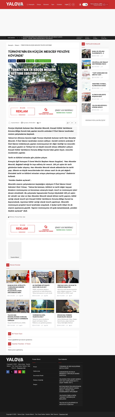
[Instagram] (15, 371)
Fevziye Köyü (18, 217)
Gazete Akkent (15, 122)
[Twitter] (11, 371)
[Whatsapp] (23, 371)
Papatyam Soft (21, 368)
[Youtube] (19, 371)
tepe (24, 217)
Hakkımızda (36, 371)
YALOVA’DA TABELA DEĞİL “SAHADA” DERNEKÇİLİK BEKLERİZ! (42, 37)
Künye (35, 366)
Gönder (31, 61)
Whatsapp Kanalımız (44, 61)
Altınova (12, 217)
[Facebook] (7, 371)
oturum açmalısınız (26, 339)
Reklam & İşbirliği (38, 380)
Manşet (17, 45)
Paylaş (13, 61)
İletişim (35, 384)
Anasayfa (10, 45)
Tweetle (22, 61)
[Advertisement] (57, 22)
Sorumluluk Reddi (38, 375)
